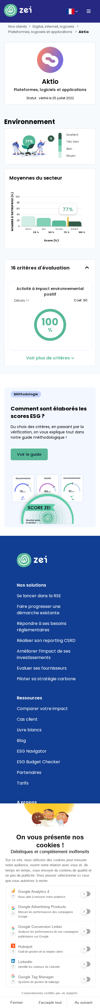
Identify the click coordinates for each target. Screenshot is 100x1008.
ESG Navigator (32, 751)
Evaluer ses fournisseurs (42, 668)
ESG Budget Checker (38, 762)
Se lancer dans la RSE (39, 596)
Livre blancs (29, 730)
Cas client (27, 719)
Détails (20, 300)
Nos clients (17, 26)
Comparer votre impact (42, 709)
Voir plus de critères (48, 358)
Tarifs (23, 783)
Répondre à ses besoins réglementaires (41, 626)
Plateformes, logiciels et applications (40, 31)
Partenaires (29, 772)
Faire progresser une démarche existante (39, 609)
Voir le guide (29, 454)
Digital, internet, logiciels (54, 26)
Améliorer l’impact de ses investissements (43, 654)
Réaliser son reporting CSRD (46, 640)
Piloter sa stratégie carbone (46, 679)
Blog (21, 740)
